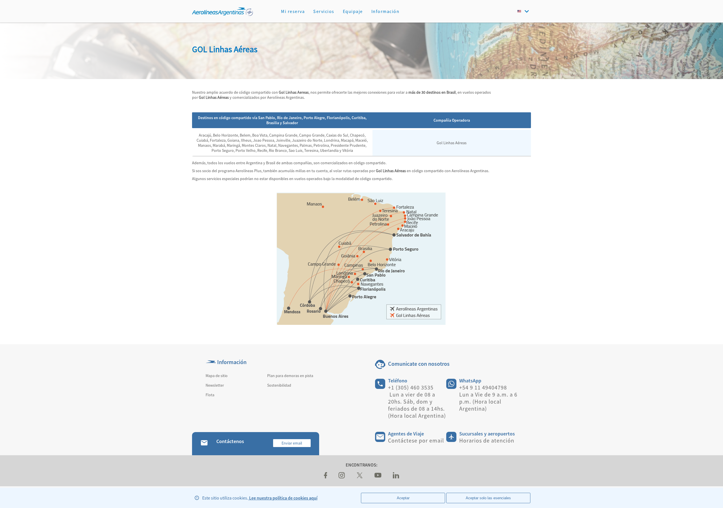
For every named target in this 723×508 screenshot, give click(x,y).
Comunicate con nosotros (419, 363)
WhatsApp (470, 380)
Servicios (323, 11)
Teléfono (397, 380)
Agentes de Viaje (406, 433)
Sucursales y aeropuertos (487, 433)
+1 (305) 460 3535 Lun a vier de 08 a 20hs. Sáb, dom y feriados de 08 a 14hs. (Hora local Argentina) (417, 401)
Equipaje (353, 11)
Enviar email (292, 443)
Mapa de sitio (217, 375)
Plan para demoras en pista (290, 375)
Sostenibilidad (279, 385)
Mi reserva (293, 11)
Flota (210, 394)
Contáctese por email (416, 440)
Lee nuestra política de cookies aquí (282, 498)
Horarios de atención (486, 440)
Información (385, 11)
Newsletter (215, 385)
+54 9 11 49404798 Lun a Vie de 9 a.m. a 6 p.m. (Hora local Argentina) (488, 398)
